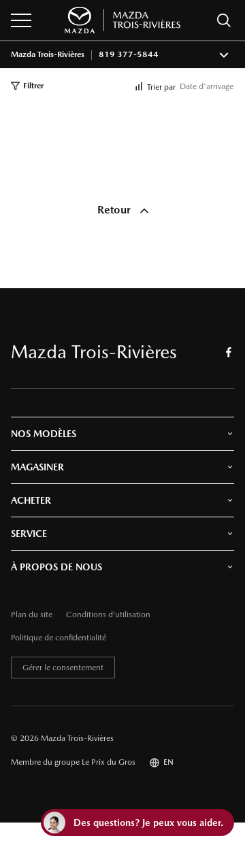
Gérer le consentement (62, 667)
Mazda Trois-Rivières (47, 54)
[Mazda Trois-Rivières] (122, 20)
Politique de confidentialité (58, 638)
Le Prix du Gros (108, 762)
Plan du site (31, 614)
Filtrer (33, 85)
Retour (115, 209)
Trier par (161, 87)
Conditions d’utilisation (108, 614)
